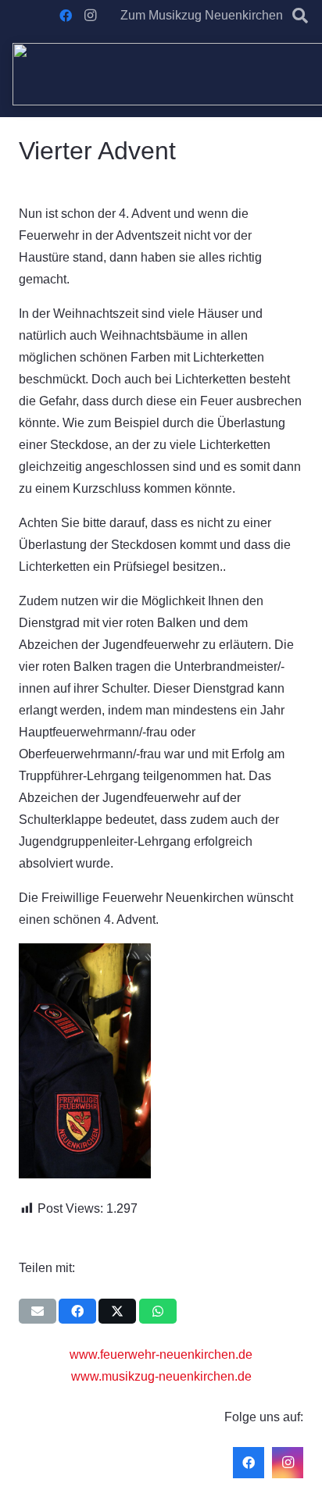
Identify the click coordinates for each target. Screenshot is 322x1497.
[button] (300, 15)
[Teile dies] (77, 1311)
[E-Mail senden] (37, 1311)
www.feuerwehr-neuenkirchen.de (161, 1354)
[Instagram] (90, 15)
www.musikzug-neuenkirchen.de (161, 1376)
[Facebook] (65, 15)
